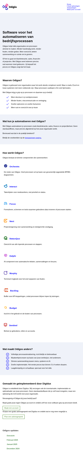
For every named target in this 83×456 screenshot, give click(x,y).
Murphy (13, 273)
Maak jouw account (73, 9)
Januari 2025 (12, 444)
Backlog (14, 291)
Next (12, 221)
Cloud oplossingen (73, 6)
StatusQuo (14, 239)
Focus (13, 204)
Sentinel (13, 325)
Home (69, 4)
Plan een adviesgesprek (13, 417)
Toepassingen (71, 8)
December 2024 (13, 449)
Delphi (13, 256)
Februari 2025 (12, 440)
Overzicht (10, 436)
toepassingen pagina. (33, 138)
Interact (13, 186)
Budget (13, 308)
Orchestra (14, 166)
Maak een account (11, 408)
